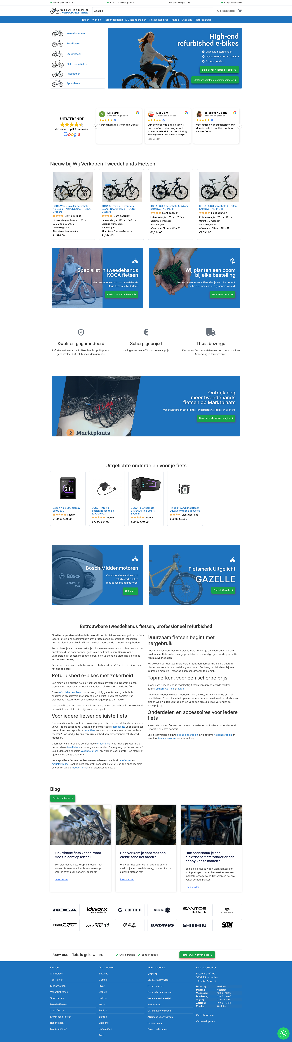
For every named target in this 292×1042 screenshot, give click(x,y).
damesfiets (118, 726)
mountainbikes (60, 763)
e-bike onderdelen (187, 734)
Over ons (186, 19)
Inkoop (175, 19)
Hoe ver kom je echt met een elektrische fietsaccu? (143, 855)
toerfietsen (73, 747)
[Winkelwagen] (240, 10)
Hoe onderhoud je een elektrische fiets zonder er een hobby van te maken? (210, 857)
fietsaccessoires (166, 738)
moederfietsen (80, 767)
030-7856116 (208, 980)
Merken (96, 19)
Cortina (169, 688)
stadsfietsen (104, 743)
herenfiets (89, 730)
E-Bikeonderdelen (135, 19)
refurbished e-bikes (69, 692)
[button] (239, 126)
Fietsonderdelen (113, 19)
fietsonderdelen (223, 734)
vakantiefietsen (89, 750)
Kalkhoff (159, 688)
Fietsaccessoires (158, 19)
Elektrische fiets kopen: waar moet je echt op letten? (78, 855)
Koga (181, 688)
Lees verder (61, 879)
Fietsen (85, 19)
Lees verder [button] (105, 139)
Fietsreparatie (203, 19)
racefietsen (125, 760)
